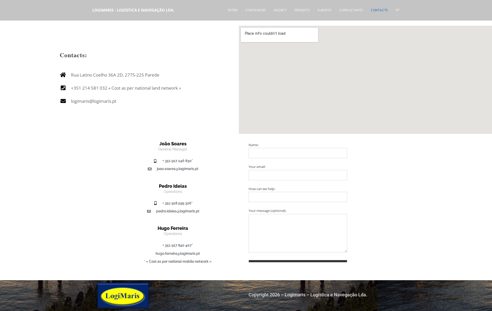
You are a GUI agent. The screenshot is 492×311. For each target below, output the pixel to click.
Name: (254, 145)
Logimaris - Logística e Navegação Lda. (133, 10)
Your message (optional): (267, 210)
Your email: (257, 166)
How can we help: (262, 188)
